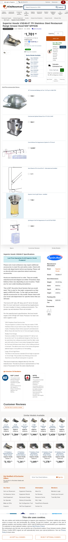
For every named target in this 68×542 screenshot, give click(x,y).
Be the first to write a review (13, 407)
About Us (38, 491)
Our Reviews (38, 494)
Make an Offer (7, 503)
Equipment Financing (25, 491)
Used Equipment (8, 497)
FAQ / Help (38, 500)
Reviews (33, 248)
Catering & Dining (33, 13)
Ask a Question (56, 80)
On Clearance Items (60, 13)
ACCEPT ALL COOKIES (17, 537)
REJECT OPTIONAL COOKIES (51, 537)
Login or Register (10, 2)
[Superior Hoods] (54, 257)
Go (62, 70)
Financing (62, 79)
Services (48, 2)
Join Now (62, 47)
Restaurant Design (24, 497)
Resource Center (40, 497)
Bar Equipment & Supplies (26, 14)
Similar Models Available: (33, 55)
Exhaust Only (57, 18)
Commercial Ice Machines (19, 13)
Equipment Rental (24, 494)
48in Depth (6, 20)
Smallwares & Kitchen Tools (53, 13)
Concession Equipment (39, 13)
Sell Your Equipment (25, 506)
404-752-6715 (24, 2)
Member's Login (55, 491)
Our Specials (7, 500)
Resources (54, 2)
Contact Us (38, 506)
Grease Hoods (48, 18)
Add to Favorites (37, 28)
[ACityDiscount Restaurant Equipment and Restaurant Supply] (13, 7)
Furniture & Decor (46, 13)
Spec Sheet (49, 79)
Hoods (27, 18)
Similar (56, 248)
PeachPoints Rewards (41, 503)
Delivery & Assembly (25, 500)
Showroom (9, 491)
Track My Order (55, 497)
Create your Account (57, 494)
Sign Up (60, 477)
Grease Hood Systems (36, 18)
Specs (12, 248)
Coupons (6, 506)
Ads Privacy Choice (38, 526)
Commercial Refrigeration (11, 13)
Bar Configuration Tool (26, 503)
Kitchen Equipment (4, 13)
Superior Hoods (8, 28)
